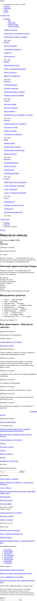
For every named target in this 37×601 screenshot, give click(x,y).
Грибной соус (9, 209)
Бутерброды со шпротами (13, 134)
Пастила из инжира (11, 108)
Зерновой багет (5, 497)
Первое (6, 42)
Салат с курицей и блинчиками (15, 193)
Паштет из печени (10, 131)
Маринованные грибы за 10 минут (12, 570)
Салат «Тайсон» (5, 488)
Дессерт (7, 101)
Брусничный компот (11, 163)
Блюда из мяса (13, 24)
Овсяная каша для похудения (14, 150)
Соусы (6, 198)
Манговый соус (9, 202)
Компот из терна (10, 166)
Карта (6, 12)
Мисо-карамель (9, 111)
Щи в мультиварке (10, 46)
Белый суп (8, 53)
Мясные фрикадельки (11, 65)
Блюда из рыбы (13, 26)
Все (9, 21)
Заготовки (11, 23)
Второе (6, 62)
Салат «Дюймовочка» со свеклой (11, 577)
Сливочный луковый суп (13, 49)
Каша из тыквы (9, 143)
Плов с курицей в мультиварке (15, 69)
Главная (7, 6)
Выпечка (7, 81)
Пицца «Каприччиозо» (8, 422)
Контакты (7, 8)
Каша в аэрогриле (10, 72)
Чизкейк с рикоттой (11, 88)
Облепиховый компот (11, 173)
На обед (3, 415)
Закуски (7, 120)
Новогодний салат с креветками (15, 182)
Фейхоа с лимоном (10, 30)
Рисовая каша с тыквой (12, 147)
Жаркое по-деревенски (12, 76)
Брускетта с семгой (11, 127)
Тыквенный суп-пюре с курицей (15, 37)
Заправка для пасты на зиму (14, 205)
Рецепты (7, 19)
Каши (6, 140)
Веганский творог (6, 500)
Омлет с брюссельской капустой (11, 534)
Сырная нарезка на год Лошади (15, 124)
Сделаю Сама (4, 15)
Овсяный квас (9, 170)
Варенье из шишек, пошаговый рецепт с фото (16, 573)
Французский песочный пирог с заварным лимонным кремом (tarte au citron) (15, 430)
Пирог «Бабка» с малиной (9, 479)
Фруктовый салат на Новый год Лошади (18, 115)
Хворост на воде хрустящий (14, 95)
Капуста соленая (6, 504)
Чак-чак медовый (10, 104)
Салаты (6, 179)
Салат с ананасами (10, 189)
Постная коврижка (10, 85)
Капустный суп (9, 56)
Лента (6, 10)
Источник (33, 411)
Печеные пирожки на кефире (14, 92)
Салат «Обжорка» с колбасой (14, 186)
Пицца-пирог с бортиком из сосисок (17, 33)
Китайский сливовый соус (13, 212)
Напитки (7, 159)
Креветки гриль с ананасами (10, 530)
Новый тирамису (6, 537)
